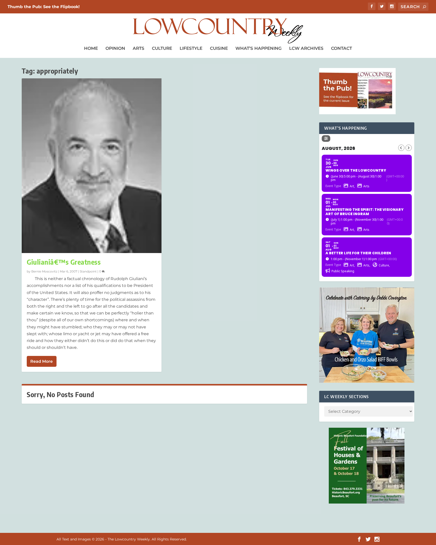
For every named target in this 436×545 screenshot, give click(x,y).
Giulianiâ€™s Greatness (64, 262)
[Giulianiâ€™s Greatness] (91, 165)
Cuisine (219, 48)
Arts (138, 48)
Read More (41, 361)
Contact (341, 48)
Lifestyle (191, 48)
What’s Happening (258, 48)
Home (91, 48)
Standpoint (88, 271)
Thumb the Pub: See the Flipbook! (44, 6)
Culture (162, 48)
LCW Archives (306, 48)
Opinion (115, 48)
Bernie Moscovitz (44, 271)
